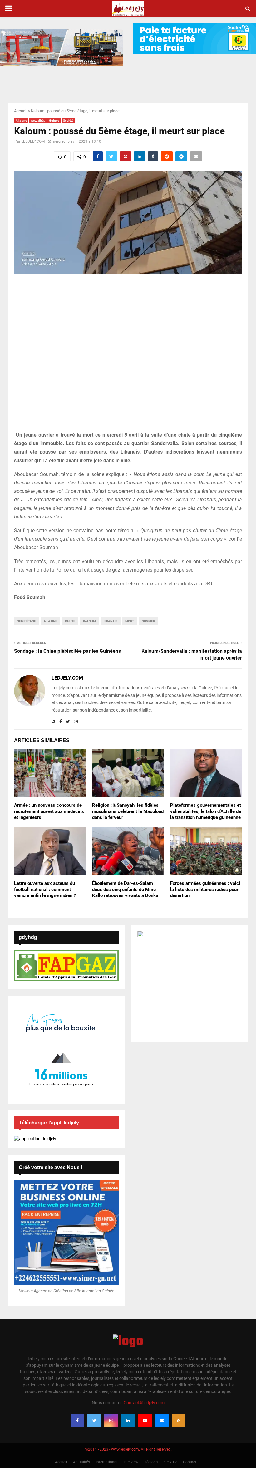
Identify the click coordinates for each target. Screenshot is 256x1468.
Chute (70, 621)
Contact (189, 1462)
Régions (151, 1462)
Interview (130, 1462)
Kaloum (89, 621)
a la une (50, 621)
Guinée (54, 120)
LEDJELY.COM (33, 141)
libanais (110, 621)
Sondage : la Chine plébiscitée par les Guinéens (67, 651)
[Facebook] (77, 1420)
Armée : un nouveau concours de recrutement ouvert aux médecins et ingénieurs (49, 811)
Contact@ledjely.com (144, 1402)
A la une (21, 120)
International (106, 1462)
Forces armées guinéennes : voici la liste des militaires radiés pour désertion (205, 889)
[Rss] (178, 1420)
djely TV (170, 1462)
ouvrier (148, 621)
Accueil (20, 110)
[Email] (162, 1420)
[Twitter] (94, 1420)
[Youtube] (145, 1420)
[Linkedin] (128, 1420)
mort (129, 621)
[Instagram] (111, 1420)
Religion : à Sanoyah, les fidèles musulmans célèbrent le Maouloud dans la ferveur (128, 811)
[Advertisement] (128, 356)
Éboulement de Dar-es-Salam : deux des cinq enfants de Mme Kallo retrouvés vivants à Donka (125, 889)
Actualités (38, 120)
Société (68, 120)
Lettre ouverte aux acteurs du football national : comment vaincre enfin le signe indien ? (45, 889)
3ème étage (26, 621)
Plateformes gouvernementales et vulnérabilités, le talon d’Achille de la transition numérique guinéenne (205, 811)
